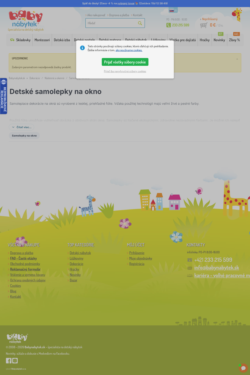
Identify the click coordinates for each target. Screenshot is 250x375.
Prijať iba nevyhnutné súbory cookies (125, 71)
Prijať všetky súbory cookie (125, 61)
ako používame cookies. (129, 50)
